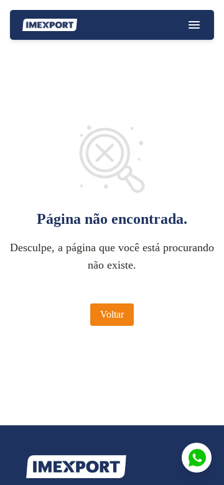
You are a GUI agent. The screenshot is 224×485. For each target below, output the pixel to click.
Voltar (112, 314)
